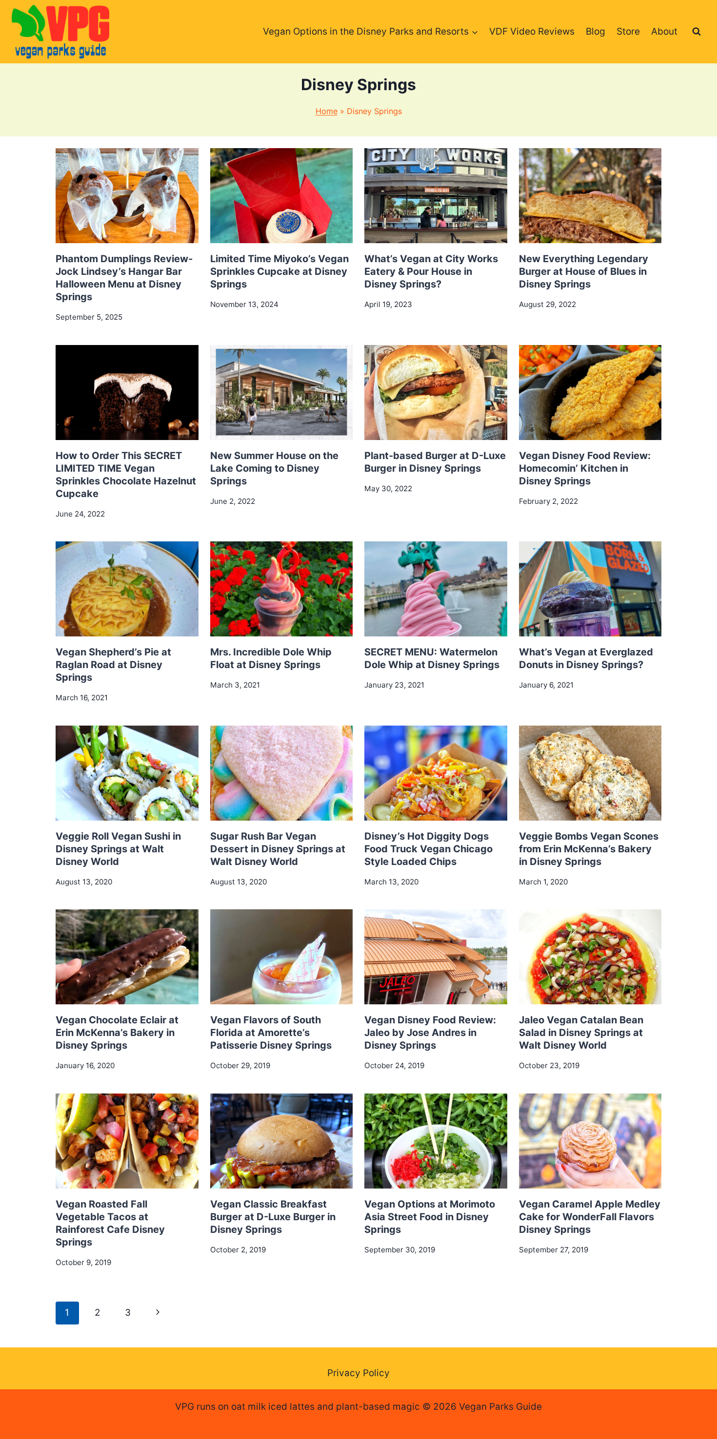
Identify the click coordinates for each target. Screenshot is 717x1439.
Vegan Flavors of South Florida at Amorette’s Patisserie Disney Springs (271, 1032)
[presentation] (127, 195)
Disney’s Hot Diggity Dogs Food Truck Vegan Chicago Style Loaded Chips (428, 848)
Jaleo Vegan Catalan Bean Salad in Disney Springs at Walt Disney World (581, 1032)
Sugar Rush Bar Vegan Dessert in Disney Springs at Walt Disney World (277, 848)
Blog (595, 31)
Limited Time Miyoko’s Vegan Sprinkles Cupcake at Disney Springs (279, 271)
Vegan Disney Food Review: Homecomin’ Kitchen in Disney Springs (585, 468)
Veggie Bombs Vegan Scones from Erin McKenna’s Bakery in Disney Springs (588, 848)
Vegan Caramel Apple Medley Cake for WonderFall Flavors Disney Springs (589, 1216)
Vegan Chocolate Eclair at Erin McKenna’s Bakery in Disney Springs (117, 1032)
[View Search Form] (696, 31)
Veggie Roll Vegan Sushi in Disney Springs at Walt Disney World (118, 848)
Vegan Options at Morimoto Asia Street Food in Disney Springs (429, 1216)
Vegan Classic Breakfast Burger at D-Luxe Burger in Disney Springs (273, 1216)
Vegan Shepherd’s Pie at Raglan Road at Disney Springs (113, 664)
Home (327, 111)
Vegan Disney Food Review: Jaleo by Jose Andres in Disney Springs (430, 1032)
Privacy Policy (358, 1373)
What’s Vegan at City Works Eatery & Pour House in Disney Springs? (431, 271)
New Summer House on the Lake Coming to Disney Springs (274, 468)
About (664, 31)
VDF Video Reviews (532, 31)
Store (628, 31)
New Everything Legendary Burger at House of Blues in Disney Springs (583, 271)
